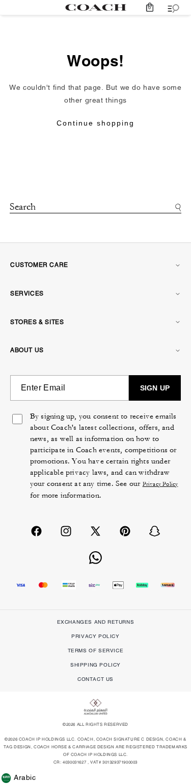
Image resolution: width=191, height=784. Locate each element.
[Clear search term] (95, 220)
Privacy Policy (160, 484)
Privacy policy (95, 636)
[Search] (176, 207)
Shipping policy (95, 665)
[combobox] (96, 208)
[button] (149, 7)
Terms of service (96, 650)
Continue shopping (95, 123)
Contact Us (95, 679)
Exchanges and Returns (95, 622)
